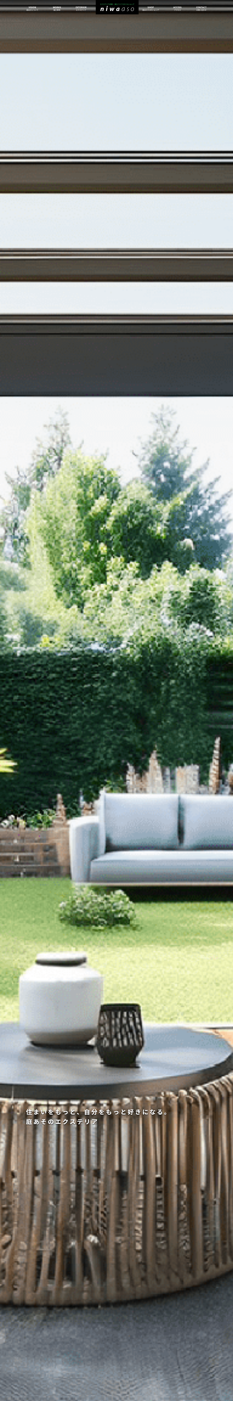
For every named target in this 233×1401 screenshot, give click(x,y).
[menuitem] (32, 9)
